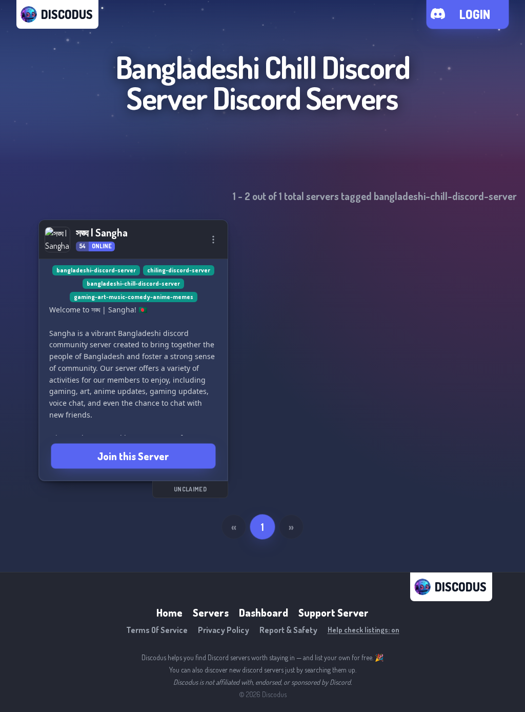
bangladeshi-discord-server (96, 270)
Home (169, 612)
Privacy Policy (223, 630)
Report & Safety (288, 630)
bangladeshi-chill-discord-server (133, 283)
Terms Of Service (157, 630)
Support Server (333, 612)
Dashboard (263, 612)
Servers (211, 612)
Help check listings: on (363, 629)
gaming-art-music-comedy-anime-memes (133, 297)
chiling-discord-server (178, 270)
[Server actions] (213, 239)
